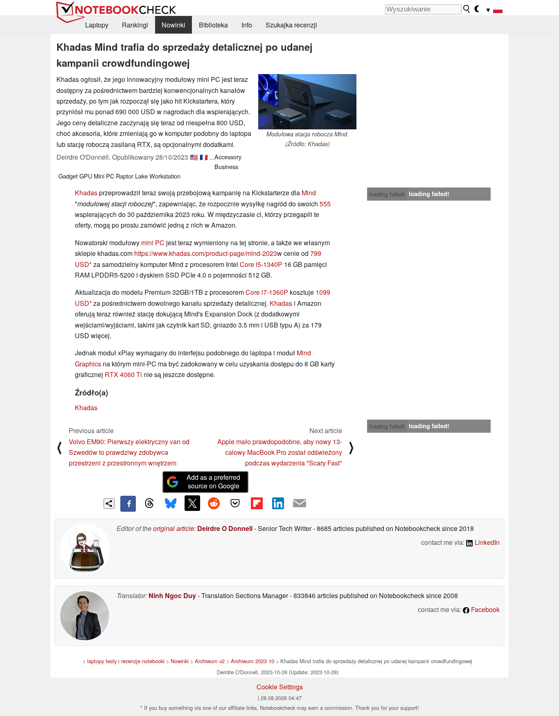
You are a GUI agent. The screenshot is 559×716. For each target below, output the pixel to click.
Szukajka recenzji (291, 24)
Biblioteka (213, 24)
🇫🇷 (204, 157)
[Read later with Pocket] (235, 503)
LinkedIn (486, 542)
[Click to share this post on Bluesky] (170, 503)
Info (246, 24)
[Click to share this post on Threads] (149, 503)
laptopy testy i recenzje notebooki (126, 661)
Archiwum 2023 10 (252, 661)
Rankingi (135, 24)
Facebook (484, 609)
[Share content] (109, 503)
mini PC (153, 242)
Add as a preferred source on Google (213, 481)
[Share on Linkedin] (278, 503)
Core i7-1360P (267, 292)
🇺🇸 (194, 157)
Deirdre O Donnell (224, 528)
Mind (309, 192)
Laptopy (96, 24)
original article (173, 528)
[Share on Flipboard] (256, 503)
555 (325, 203)
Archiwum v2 (210, 661)
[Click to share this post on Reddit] (213, 503)
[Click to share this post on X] (192, 503)
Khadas (86, 192)
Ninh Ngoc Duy (172, 595)
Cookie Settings (280, 686)
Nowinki (173, 24)
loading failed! (387, 194)
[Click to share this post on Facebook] (128, 503)
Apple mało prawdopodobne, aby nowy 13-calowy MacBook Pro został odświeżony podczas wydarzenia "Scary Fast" (279, 452)
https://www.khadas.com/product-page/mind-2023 (205, 253)
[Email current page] (299, 503)
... (212, 157)
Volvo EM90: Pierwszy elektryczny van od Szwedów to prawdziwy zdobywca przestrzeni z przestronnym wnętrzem (129, 452)
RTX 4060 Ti (123, 374)
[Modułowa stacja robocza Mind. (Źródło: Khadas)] (307, 101)
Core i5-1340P (261, 264)
